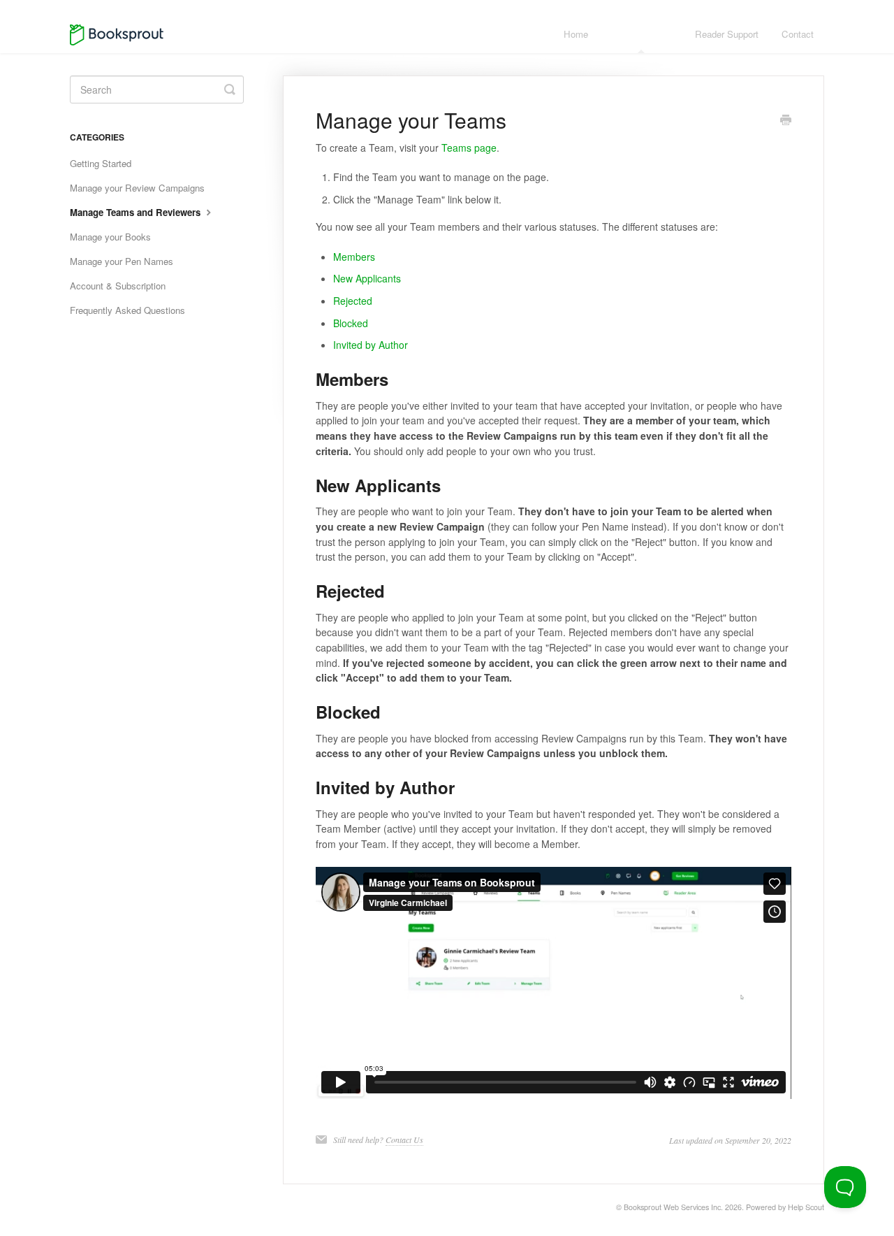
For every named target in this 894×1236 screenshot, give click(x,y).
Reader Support (727, 34)
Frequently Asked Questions (127, 310)
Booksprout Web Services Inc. (673, 1207)
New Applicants (367, 278)
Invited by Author (370, 345)
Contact (798, 34)
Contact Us (404, 1139)
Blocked (350, 323)
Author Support (641, 34)
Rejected (352, 301)
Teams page (469, 147)
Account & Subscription (118, 285)
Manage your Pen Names (121, 261)
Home (576, 34)
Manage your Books (110, 236)
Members (354, 257)
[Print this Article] (785, 121)
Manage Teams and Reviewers (136, 212)
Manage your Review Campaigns (137, 187)
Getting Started (100, 163)
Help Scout (806, 1207)
